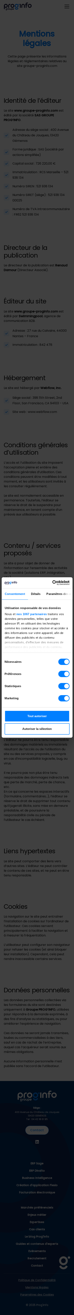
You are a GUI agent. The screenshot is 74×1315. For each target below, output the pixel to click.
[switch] (63, 674)
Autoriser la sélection (37, 728)
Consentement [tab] (15, 593)
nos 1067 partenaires (31, 614)
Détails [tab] (35, 593)
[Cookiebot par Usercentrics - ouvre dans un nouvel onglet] (52, 582)
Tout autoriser (37, 716)
